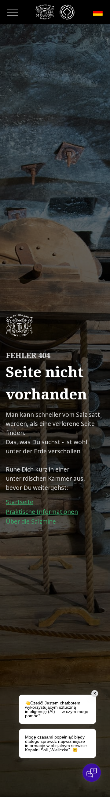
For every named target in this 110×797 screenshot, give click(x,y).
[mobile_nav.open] (12, 12)
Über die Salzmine (31, 521)
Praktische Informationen (42, 511)
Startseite (19, 502)
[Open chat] (91, 773)
